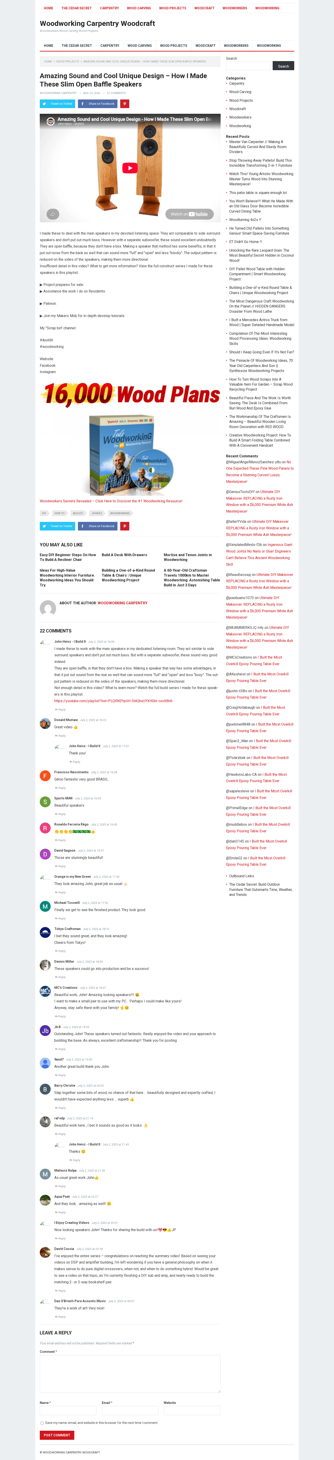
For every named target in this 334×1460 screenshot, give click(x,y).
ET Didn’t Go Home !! (245, 242)
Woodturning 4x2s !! (245, 220)
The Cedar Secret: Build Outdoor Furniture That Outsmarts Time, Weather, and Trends (260, 889)
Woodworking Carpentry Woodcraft (97, 23)
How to (60, 513)
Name (45, 1403)
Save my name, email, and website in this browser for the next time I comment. (101, 1423)
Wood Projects (172, 8)
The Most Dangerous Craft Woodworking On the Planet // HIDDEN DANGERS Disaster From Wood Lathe (261, 306)
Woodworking (267, 8)
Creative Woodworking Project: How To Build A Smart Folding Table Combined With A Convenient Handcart (260, 440)
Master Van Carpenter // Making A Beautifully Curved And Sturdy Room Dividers (258, 147)
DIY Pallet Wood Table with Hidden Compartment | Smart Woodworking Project (257, 274)
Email (107, 1403)
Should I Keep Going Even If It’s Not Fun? (261, 352)
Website (170, 1403)
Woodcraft (204, 8)
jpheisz (97, 513)
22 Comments (116, 93)
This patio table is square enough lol (258, 193)
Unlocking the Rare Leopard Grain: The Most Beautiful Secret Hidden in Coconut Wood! (261, 255)
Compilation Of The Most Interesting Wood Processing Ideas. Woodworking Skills (260, 338)
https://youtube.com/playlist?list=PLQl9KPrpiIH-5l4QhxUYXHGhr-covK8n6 (113, 701)
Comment (48, 1351)
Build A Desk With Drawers (124, 555)
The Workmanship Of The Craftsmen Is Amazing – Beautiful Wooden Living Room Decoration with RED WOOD (260, 421)
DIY (44, 513)
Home (48, 8)
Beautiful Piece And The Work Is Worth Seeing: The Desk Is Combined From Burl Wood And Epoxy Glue (260, 403)
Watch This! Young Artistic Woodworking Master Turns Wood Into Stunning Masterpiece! (261, 179)
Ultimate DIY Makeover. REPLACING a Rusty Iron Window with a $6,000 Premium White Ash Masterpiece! (259, 528)
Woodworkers (235, 8)
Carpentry (109, 8)
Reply (62, 709)
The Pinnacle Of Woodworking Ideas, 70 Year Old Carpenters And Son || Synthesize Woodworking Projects (261, 365)
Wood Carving (139, 8)
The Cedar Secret (76, 8)
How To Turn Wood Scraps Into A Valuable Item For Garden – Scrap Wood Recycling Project (261, 384)
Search (231, 58)
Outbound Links (241, 876)
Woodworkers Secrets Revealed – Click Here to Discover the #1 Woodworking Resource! (111, 501)
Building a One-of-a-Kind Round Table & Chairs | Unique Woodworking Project (128, 575)
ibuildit (78, 513)
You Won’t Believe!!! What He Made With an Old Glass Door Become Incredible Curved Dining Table (261, 206)
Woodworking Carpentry (58, 93)
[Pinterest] (124, 103)
